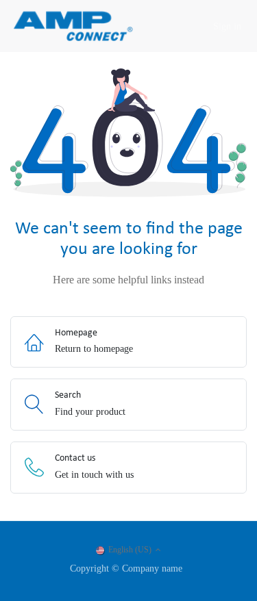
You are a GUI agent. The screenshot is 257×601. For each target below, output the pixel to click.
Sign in (227, 26)
